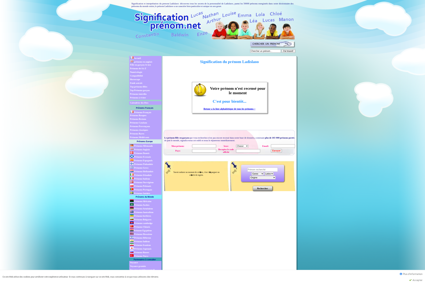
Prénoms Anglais (142, 149)
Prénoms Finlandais (143, 164)
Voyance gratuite (138, 266)
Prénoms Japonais (142, 249)
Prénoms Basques (138, 115)
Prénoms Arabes (141, 205)
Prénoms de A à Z (138, 68)
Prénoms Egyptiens (143, 230)
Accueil (137, 58)
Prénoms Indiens (142, 241)
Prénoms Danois (141, 153)
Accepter (417, 280)
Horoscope (135, 79)
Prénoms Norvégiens (144, 182)
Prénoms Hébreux (142, 238)
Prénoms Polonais (142, 186)
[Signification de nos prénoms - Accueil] (212, 24)
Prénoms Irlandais (143, 175)
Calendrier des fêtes (139, 103)
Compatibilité (136, 75)
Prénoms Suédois (142, 193)
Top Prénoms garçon (140, 90)
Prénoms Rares (137, 133)
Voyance (134, 262)
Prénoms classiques (139, 130)
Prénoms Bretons (138, 119)
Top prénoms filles (138, 86)
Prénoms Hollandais (143, 171)
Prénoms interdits (138, 94)
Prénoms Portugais (143, 189)
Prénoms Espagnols (143, 160)
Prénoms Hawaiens (143, 234)
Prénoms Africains (142, 201)
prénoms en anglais (143, 62)
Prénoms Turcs (141, 256)
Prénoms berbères (142, 216)
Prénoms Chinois (142, 227)
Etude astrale (136, 83)
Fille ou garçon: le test (140, 65)
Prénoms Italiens (142, 179)
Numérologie (136, 72)
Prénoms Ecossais (142, 157)
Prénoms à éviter (138, 97)
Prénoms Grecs (141, 168)
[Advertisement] (189, 47)
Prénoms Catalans (138, 122)
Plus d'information (412, 274)
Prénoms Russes (141, 252)
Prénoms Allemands (143, 146)
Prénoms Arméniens (143, 208)
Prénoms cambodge (143, 223)
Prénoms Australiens (143, 212)
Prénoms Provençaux (140, 126)
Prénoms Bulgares (142, 219)
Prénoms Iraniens (142, 245)
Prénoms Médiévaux (139, 137)
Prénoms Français (142, 112)
